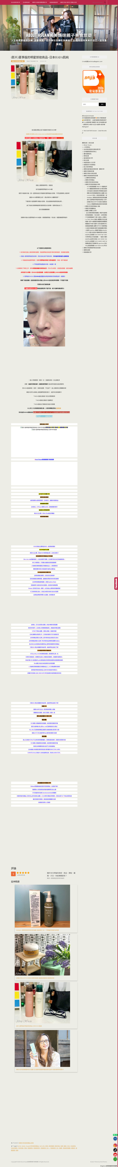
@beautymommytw (88, 116)
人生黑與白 (87, 147)
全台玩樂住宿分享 (15, 2)
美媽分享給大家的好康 (90, 173)
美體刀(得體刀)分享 (91, 210)
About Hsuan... (88, 145)
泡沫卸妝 (73, 1146)
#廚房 (98, 124)
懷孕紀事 (86, 156)
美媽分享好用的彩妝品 (91, 182)
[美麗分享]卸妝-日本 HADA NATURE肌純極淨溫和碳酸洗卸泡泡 (44, 134)
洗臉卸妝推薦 (66, 1148)
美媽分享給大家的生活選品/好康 (68, 2)
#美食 (90, 124)
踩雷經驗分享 (87, 252)
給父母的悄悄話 (88, 167)
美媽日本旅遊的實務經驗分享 (39, 2)
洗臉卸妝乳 (36, 1148)
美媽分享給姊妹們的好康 (91, 175)
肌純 (17, 1150)
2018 (19, 1146)
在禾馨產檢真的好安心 (90, 151)
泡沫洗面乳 (14, 1148)
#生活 (94, 124)
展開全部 (84, 143)
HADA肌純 (61, 138)
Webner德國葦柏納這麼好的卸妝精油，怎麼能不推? (102, 204)
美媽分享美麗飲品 (90, 208)
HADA (23, 1146)
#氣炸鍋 (102, 124)
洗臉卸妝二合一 (45, 1148)
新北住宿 (86, 160)
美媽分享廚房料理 (89, 171)
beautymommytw (32, 61)
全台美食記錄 (26, 2)
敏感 (65, 1146)
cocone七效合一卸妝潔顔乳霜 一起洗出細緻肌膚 (101, 195)
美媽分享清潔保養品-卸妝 (18, 61)
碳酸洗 (73, 1148)
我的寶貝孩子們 (88, 158)
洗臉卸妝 (30, 1148)
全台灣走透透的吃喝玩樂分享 (92, 149)
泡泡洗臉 (20, 1148)
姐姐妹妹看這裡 (54, 2)
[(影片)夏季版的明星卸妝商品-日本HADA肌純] (34, 82)
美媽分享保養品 (89, 180)
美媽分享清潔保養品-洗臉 (92, 206)
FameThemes (103, 1162)
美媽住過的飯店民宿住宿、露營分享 (94, 169)
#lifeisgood (85, 127)
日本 (68, 1146)
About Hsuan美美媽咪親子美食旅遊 (59, 35)
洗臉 (25, 1148)
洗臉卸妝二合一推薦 (56, 1148)
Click (116, 583)
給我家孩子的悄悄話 (89, 165)
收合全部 (91, 143)
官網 (61, 1146)
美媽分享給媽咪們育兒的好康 (92, 248)
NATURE (42, 1146)
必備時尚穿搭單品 (90, 178)
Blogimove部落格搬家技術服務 (108, 1166)
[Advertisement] (44, 115)
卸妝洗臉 (57, 1146)
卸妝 (46, 1146)
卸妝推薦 (51, 1146)
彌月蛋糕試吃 (87, 154)
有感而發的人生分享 (89, 162)
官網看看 (58, 408)
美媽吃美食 (87, 250)
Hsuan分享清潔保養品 (32, 1146)
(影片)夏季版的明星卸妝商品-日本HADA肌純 (100, 199)
